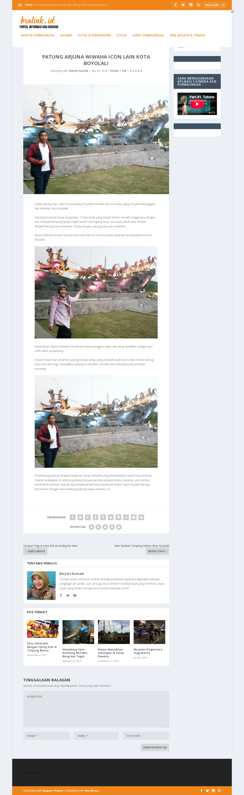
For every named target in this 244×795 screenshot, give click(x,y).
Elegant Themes (53, 790)
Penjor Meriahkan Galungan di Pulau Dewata (111, 653)
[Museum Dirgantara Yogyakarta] (149, 632)
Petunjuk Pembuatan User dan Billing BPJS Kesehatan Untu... (71, 5)
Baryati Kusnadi (78, 70)
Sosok (122, 35)
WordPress (92, 790)
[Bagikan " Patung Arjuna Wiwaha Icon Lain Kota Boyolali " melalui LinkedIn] (111, 517)
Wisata (114, 70)
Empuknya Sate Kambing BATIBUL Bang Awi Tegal (75, 653)
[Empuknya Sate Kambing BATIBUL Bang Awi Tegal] (78, 632)
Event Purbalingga (148, 35)
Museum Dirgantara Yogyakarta (148, 651)
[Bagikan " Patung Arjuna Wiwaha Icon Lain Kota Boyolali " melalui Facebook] (72, 517)
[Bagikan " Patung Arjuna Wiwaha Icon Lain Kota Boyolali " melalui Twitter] (80, 517)
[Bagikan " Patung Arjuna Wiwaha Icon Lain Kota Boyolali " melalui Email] (133, 517)
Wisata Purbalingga (37, 35)
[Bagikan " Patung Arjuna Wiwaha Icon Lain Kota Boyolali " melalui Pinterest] (103, 517)
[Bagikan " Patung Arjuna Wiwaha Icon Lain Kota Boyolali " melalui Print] (141, 517)
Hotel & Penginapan (94, 35)
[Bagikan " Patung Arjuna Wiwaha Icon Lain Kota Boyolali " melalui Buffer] (118, 517)
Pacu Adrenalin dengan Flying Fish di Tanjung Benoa (42, 646)
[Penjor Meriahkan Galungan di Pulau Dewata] (114, 632)
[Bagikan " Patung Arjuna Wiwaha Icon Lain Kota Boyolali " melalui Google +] (88, 517)
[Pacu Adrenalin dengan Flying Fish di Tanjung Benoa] (43, 629)
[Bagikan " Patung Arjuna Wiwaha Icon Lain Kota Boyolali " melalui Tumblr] (95, 517)
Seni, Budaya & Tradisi (187, 35)
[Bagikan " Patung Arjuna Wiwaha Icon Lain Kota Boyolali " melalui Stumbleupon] (126, 517)
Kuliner (66, 35)
